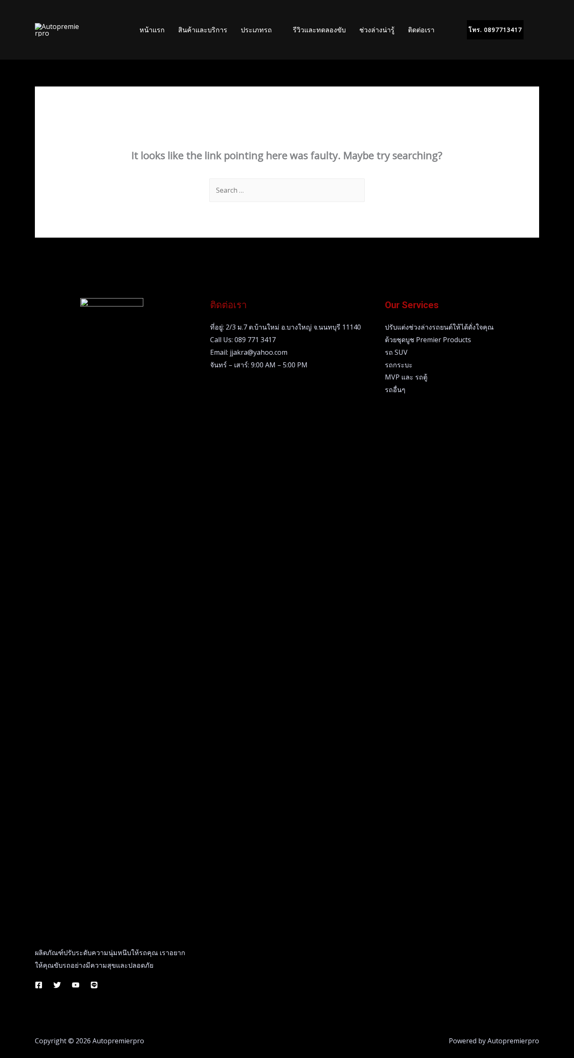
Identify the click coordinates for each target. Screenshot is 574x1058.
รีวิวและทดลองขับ (319, 29)
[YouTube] (75, 985)
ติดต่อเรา (421, 29)
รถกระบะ (399, 364)
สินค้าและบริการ (202, 29)
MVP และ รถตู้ (406, 377)
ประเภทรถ (256, 29)
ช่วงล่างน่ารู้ (377, 29)
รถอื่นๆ (395, 389)
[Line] (94, 985)
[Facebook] (38, 985)
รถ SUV (396, 352)
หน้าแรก (152, 29)
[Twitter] (57, 985)
